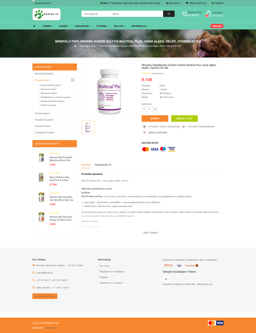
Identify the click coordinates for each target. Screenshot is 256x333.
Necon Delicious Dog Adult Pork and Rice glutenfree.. (59, 180)
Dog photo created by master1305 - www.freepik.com (188, 284)
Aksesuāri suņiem (49, 93)
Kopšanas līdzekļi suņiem (52, 101)
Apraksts (86, 164)
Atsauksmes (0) (103, 164)
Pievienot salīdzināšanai (201, 126)
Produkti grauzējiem (44, 119)
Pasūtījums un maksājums (112, 271)
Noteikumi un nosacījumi (111, 282)
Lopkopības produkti (44, 132)
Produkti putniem (43, 126)
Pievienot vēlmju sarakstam (164, 126)
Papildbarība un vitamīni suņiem (56, 97)
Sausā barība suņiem (51, 85)
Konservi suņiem (48, 89)
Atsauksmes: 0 (158, 73)
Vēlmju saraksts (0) (197, 2)
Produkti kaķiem (42, 113)
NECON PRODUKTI (44, 73)
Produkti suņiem (88, 46)
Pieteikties (219, 2)
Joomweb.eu (50, 327)
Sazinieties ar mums (44, 296)
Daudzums (147, 103)
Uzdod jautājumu (157, 132)
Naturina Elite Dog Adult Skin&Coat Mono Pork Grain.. (61, 160)
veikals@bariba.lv (45, 272)
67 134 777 (193, 15)
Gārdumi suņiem (48, 105)
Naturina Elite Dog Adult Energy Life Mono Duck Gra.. (61, 219)
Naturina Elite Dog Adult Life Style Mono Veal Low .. (61, 199)
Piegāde (104, 277)
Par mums (104, 265)
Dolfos (162, 85)
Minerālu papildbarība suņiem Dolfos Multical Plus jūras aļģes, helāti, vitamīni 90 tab (140, 46)
